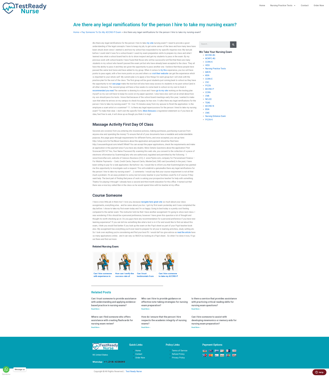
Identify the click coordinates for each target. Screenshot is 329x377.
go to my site (162, 90)
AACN (208, 72)
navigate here (147, 202)
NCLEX (208, 99)
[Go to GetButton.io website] (6, 374)
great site (158, 202)
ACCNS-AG (210, 55)
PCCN (208, 85)
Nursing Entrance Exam (215, 116)
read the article (184, 232)
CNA (207, 96)
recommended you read (103, 90)
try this (164, 70)
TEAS (207, 102)
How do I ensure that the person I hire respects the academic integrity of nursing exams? (163, 320)
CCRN (208, 92)
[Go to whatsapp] (6, 369)
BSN (207, 109)
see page (116, 84)
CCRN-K (209, 62)
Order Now (319, 5)
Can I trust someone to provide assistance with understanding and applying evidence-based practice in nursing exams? (113, 302)
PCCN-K (209, 119)
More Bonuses (149, 111)
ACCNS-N (209, 106)
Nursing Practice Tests (281, 5)
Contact (305, 5)
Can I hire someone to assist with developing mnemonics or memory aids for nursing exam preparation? (214, 320)
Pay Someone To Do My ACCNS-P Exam (101, 32)
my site (150, 43)
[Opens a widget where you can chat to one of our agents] (319, 372)
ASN (207, 75)
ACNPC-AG (210, 58)
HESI (207, 65)
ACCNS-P (209, 89)
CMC (207, 113)
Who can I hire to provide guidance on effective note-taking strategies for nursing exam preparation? (164, 302)
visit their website (160, 73)
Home (262, 5)
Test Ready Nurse (134, 371)
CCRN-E (208, 79)
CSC (207, 82)
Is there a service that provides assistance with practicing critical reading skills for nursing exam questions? (214, 302)
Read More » (95, 309)
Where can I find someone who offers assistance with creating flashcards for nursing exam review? (112, 320)
